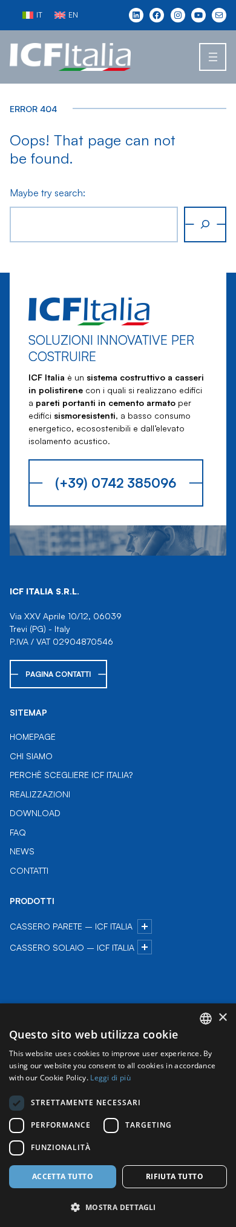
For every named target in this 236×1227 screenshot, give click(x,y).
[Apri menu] (212, 56)
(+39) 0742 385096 (115, 482)
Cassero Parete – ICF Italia (71, 926)
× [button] (222, 1017)
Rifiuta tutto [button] (174, 1176)
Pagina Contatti (58, 674)
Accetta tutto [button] (62, 1176)
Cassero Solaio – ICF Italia (72, 947)
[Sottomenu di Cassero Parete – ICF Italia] (144, 926)
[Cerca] (205, 224)
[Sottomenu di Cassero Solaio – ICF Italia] (144, 947)
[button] (118, 1207)
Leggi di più (110, 1077)
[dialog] (118, 1115)
